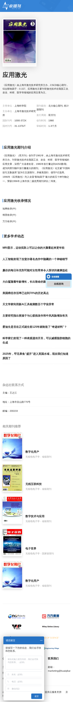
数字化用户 (32, 451)
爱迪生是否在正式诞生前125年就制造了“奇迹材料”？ (35, 326)
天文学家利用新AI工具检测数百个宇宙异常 (28, 304)
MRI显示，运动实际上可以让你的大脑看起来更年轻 (34, 247)
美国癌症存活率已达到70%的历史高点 (26, 293)
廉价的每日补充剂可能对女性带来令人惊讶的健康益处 (35, 270)
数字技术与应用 (34, 516)
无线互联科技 (33, 484)
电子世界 (30, 548)
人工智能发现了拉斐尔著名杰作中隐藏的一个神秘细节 (35, 259)
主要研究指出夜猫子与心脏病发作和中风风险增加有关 (35, 315)
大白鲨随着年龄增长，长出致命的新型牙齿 (28, 281)
